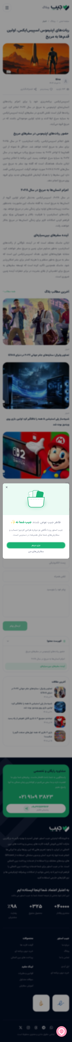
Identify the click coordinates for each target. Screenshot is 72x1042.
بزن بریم (36, 545)
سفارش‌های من (36, 551)
